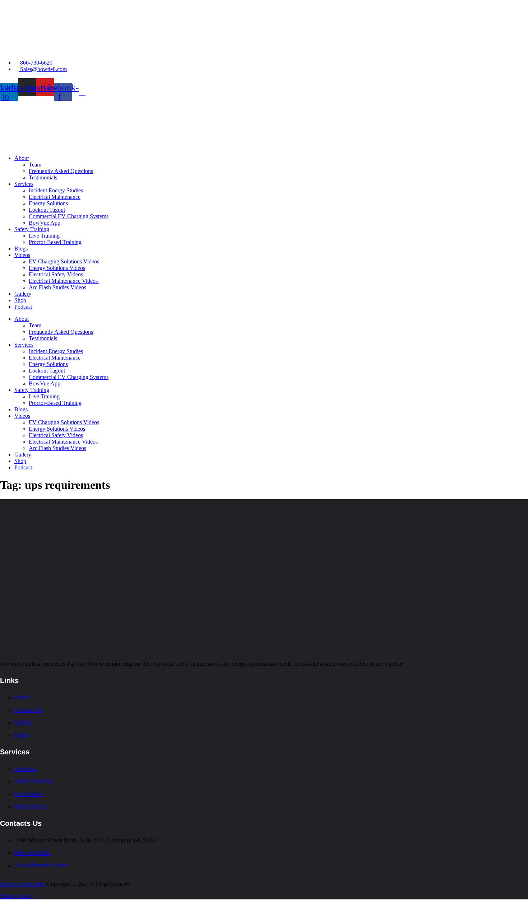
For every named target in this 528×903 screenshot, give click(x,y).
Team (35, 165)
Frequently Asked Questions (61, 171)
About (21, 158)
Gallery (22, 294)
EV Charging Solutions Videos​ (64, 261)
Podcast (23, 307)
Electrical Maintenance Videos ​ (64, 281)
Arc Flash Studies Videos (57, 287)
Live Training (44, 236)
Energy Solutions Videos (57, 268)
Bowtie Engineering (23, 884)
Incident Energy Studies (56, 190)
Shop (20, 300)
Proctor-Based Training (55, 242)
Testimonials (43, 177)
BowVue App (44, 223)
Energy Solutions (48, 203)
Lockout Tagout (47, 210)
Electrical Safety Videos (56, 274)
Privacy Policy (16, 896)
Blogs (21, 248)
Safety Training (31, 229)
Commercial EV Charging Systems (68, 216)
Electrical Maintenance (54, 197)
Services (23, 184)
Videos (22, 255)
